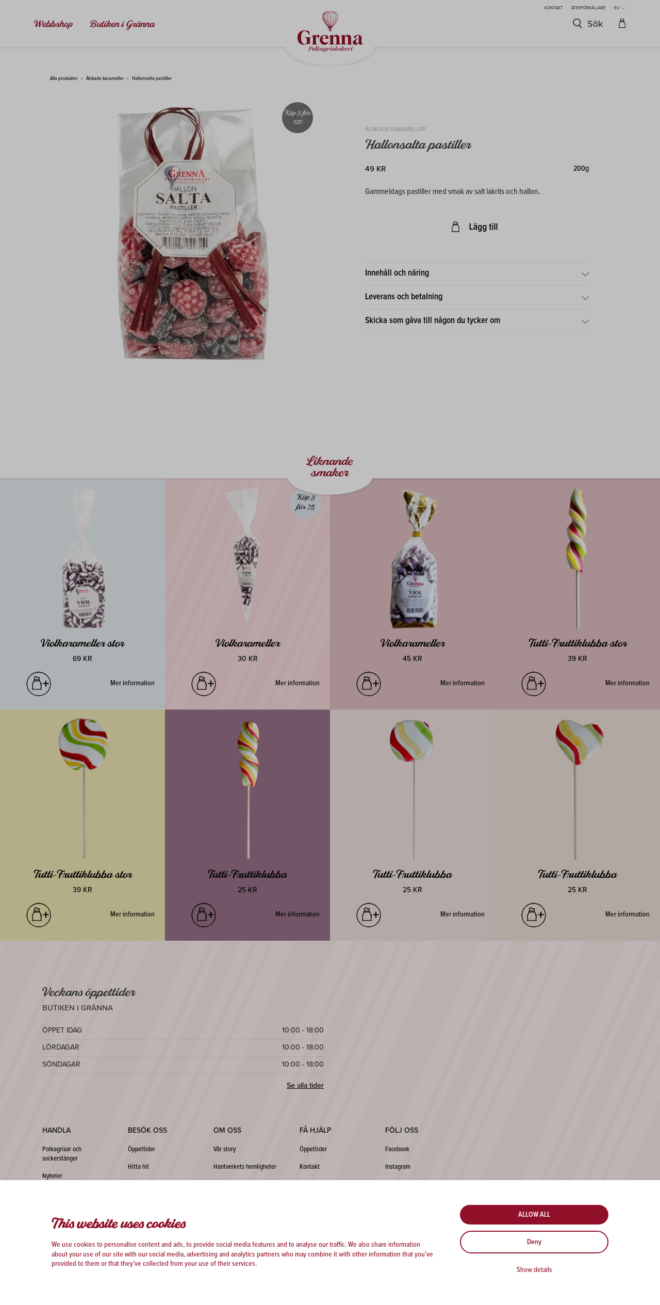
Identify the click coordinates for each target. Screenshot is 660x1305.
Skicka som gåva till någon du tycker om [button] (432, 321)
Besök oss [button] (147, 1130)
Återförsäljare (588, 8)
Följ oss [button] (401, 1130)
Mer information (132, 683)
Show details (534, 1270)
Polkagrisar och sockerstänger (61, 1154)
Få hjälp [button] (315, 1130)
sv (617, 8)
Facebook (397, 1149)
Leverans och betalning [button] (403, 297)
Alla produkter (64, 78)
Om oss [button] (227, 1130)
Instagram (397, 1167)
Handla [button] (56, 1130)
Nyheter (52, 1176)
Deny (534, 1242)
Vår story (224, 1149)
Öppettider (141, 1149)
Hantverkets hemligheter (244, 1167)
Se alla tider (305, 1085)
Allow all (534, 1214)
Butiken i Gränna (122, 24)
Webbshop (53, 24)
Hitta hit (138, 1167)
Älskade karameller (105, 78)
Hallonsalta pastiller (152, 78)
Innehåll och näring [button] (397, 273)
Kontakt (553, 8)
